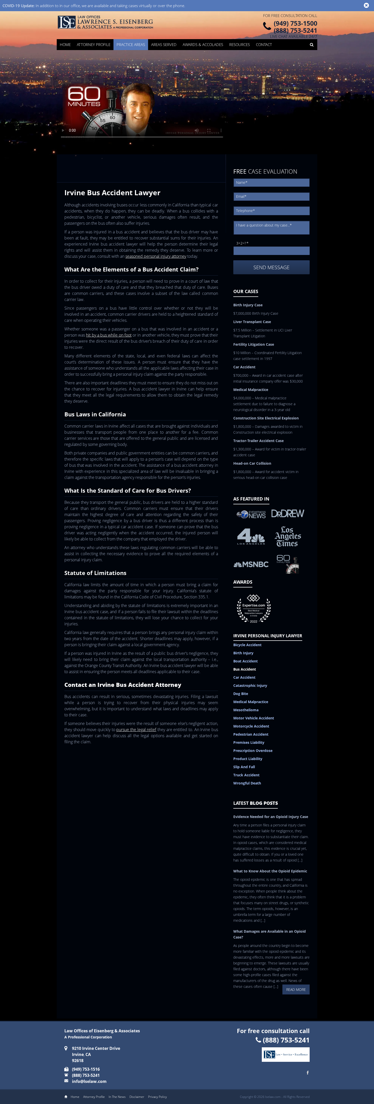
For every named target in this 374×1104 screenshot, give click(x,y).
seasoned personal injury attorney (155, 256)
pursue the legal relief (136, 729)
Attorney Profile (93, 44)
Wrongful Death (247, 783)
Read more (296, 989)
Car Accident (244, 677)
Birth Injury (243, 653)
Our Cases (245, 291)
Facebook (308, 1073)
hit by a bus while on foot (108, 335)
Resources (239, 44)
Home (65, 44)
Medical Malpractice (250, 701)
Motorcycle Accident (251, 726)
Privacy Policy (157, 1097)
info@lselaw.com (89, 1081)
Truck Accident (246, 775)
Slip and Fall (244, 766)
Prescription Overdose (252, 750)
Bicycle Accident (247, 644)
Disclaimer (137, 1097)
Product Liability (247, 758)
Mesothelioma (245, 709)
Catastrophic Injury (250, 685)
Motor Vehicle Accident (253, 718)
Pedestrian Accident (250, 734)
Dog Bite (240, 693)
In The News (117, 1097)
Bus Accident (244, 669)
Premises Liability (248, 742)
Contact (264, 44)
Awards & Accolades (203, 44)
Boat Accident (245, 661)
